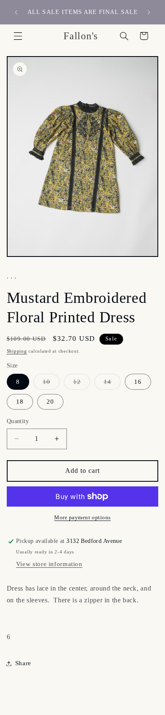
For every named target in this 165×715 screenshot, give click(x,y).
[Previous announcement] (16, 12)
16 (138, 381)
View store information (49, 564)
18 (20, 401)
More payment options (82, 518)
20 (50, 401)
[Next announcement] (149, 12)
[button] (18, 36)
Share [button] (23, 663)
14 (112, 384)
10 (51, 384)
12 (81, 384)
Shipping (17, 351)
